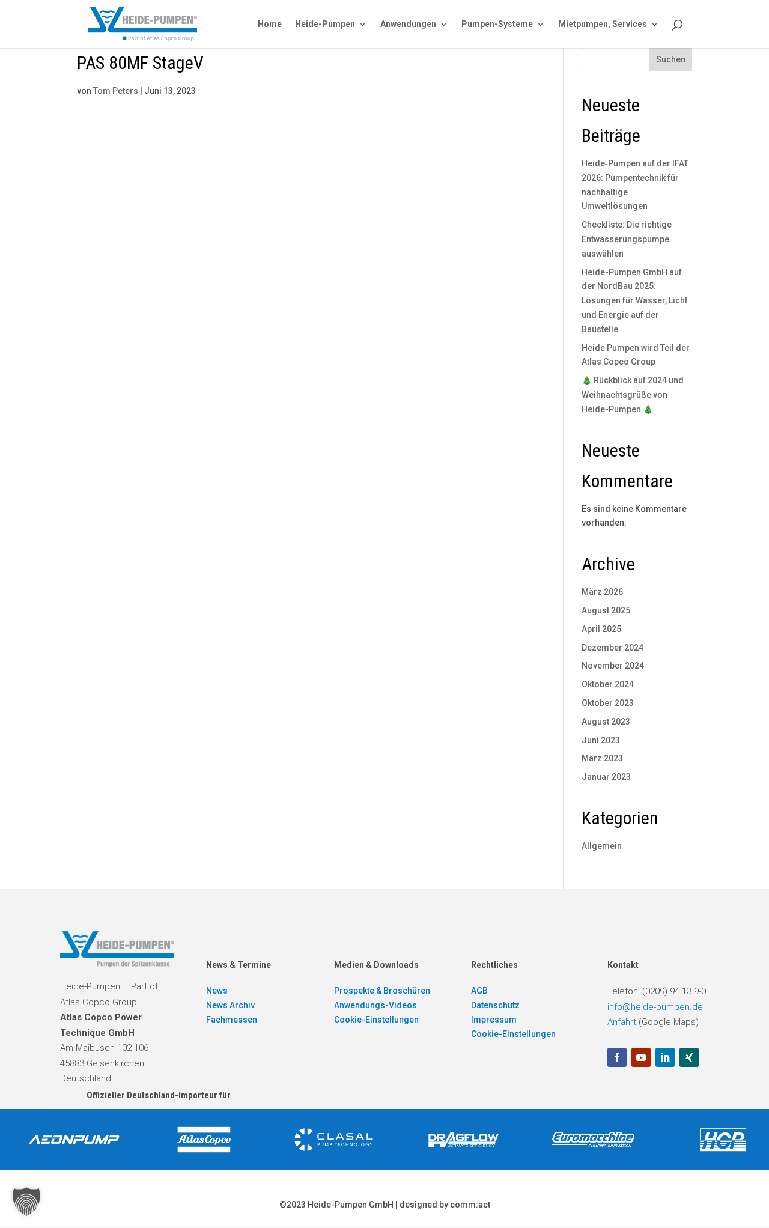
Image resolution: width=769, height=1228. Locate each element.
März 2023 (602, 758)
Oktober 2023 (608, 703)
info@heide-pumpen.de (655, 1007)
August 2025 (606, 610)
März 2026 (602, 592)
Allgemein (602, 846)
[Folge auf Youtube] (641, 1057)
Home (270, 24)
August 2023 (606, 721)
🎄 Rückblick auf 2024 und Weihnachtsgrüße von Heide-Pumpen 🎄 (633, 394)
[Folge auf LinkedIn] (665, 1057)
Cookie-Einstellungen (376, 1019)
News (217, 990)
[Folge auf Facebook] (617, 1057)
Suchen (670, 59)
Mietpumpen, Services (602, 24)
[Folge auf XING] (689, 1057)
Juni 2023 (601, 740)
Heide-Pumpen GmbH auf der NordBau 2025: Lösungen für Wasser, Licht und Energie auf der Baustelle (634, 300)
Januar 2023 (606, 777)
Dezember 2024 (612, 647)
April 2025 (601, 629)
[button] (26, 1201)
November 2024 (613, 665)
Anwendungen (408, 24)
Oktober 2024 (608, 684)
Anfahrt (621, 1022)
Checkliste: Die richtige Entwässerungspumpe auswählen (627, 239)
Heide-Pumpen (325, 24)
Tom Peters (115, 91)
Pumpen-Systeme (497, 24)
